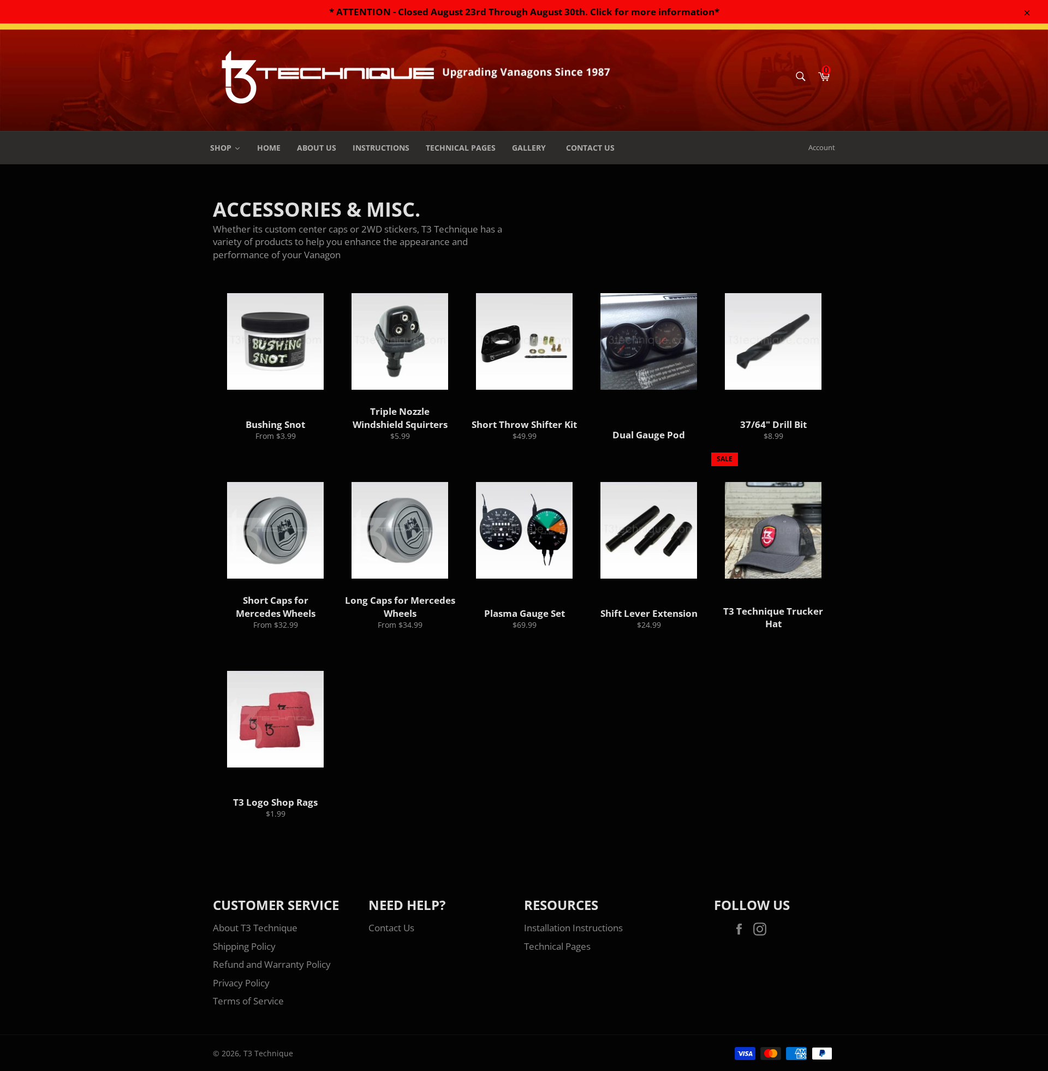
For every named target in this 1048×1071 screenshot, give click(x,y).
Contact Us (391, 927)
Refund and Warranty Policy (272, 964)
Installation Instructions (573, 927)
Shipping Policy (244, 946)
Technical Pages (557, 946)
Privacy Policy (241, 983)
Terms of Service (248, 1001)
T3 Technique (268, 1053)
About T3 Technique (255, 927)
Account (821, 147)
